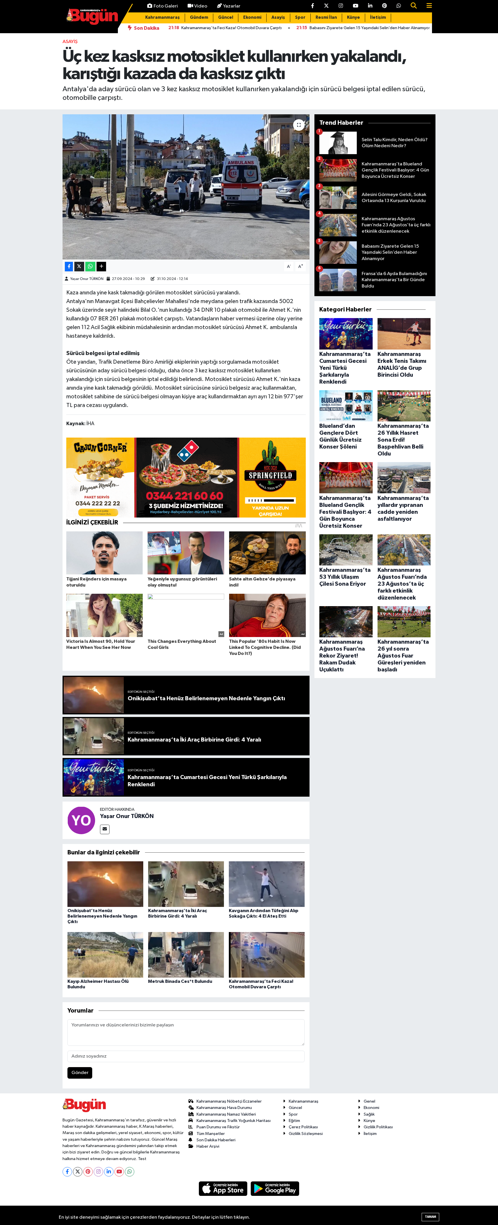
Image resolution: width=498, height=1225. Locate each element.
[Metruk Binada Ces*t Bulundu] (186, 954)
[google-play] (275, 1188)
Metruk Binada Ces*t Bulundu (180, 981)
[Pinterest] (88, 1172)
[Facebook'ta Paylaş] (69, 266)
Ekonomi (252, 17)
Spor (300, 17)
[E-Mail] (105, 829)
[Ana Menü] (427, 6)
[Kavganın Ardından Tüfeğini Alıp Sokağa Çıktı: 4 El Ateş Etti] (267, 884)
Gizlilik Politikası (378, 1127)
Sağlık (369, 1114)
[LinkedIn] (109, 1172)
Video (200, 6)
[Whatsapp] (129, 1172)
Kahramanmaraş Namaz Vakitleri (226, 1114)
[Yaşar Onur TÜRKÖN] (81, 820)
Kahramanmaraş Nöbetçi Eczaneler (229, 1101)
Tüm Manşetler (211, 1133)
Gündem (199, 17)
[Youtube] (119, 1172)
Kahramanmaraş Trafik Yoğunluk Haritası (234, 1120)
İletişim (378, 17)
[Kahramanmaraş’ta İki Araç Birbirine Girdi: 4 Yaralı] (186, 884)
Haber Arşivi (208, 1146)
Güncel (225, 17)
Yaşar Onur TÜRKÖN (86, 279)
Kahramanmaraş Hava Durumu (224, 1108)
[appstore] (224, 1188)
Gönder (79, 1072)
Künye (353, 17)
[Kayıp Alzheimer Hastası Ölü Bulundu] (105, 954)
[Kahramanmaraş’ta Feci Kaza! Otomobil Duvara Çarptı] (267, 954)
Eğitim (294, 1120)
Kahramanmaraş (162, 17)
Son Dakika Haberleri (216, 1140)
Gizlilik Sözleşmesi (306, 1133)
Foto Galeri (166, 6)
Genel (369, 1101)
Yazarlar (231, 6)
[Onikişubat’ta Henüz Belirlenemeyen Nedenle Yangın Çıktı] (105, 884)
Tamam (430, 1216)
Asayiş (278, 17)
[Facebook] (67, 1172)
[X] (77, 1172)
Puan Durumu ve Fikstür (218, 1127)
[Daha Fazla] (101, 266)
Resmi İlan (326, 17)
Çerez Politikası (303, 1127)
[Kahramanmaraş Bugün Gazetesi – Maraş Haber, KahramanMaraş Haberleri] (92, 16)
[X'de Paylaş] (79, 266)
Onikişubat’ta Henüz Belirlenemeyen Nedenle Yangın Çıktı (102, 916)
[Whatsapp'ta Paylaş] (90, 266)
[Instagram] (98, 1172)
